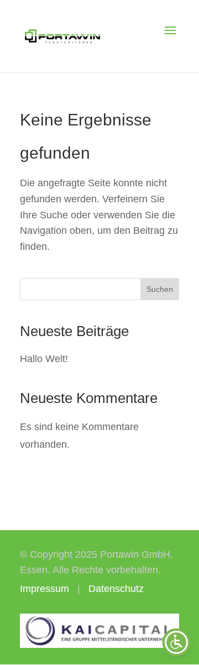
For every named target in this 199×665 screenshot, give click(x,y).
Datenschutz (116, 588)
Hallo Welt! (44, 358)
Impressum (44, 588)
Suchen (159, 289)
